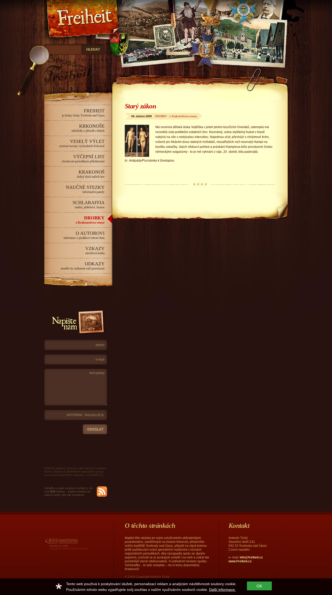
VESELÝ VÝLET (82, 143)
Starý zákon (140, 106)
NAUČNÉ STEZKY (85, 189)
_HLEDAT (93, 49)
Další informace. (222, 589)
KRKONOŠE (88, 128)
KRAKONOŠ (91, 173)
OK (259, 586)
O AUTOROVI (84, 235)
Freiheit (55, 3)
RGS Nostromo (55, 539)
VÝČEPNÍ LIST (83, 158)
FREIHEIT (83, 112)
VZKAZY (95, 250)
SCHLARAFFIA (89, 204)
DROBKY (90, 219)
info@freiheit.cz (251, 557)
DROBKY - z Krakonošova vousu (176, 116)
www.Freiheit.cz (240, 561)
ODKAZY (83, 265)
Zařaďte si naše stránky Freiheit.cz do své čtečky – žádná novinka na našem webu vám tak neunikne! (68, 491)
